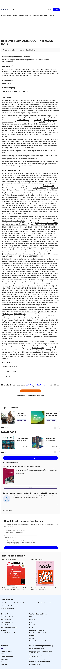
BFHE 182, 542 (26, 290)
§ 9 (49, 151)
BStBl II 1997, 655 (38, 290)
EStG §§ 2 (5, 83)
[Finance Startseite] (5, 9)
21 (10, 83)
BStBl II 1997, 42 (23, 214)
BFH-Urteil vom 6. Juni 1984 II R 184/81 (36, 354)
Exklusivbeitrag (21, 420)
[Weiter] (58, 427)
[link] (3, 15)
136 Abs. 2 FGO (43, 342)
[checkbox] (5, 541)
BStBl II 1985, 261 (11, 356)
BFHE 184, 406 (8, 314)
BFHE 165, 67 (10, 225)
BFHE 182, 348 (24, 205)
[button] (56, 9)
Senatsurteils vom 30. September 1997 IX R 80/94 (38, 312)
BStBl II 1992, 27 (7, 227)
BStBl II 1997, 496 (36, 205)
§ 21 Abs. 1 (37, 120)
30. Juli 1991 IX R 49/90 (39, 225)
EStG (42, 122)
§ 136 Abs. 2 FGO (38, 348)
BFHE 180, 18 (26, 203)
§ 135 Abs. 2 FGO (44, 350)
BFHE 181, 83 (13, 214)
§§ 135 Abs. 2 (33, 342)
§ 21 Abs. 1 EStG (48, 186)
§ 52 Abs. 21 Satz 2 (23, 120)
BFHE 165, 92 (52, 225)
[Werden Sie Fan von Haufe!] (2, 648)
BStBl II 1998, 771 (19, 314)
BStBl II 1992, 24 (21, 225)
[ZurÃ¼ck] (55, 427)
